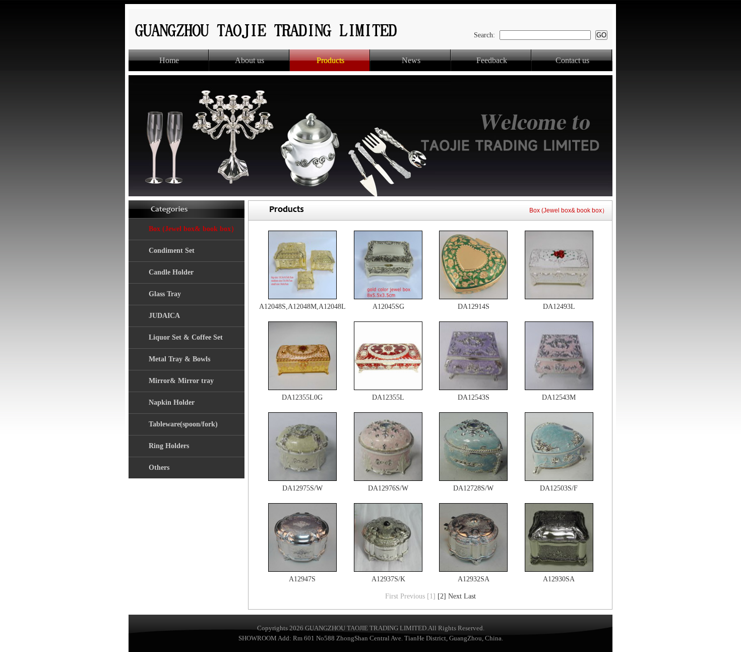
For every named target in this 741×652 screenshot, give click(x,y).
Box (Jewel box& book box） (193, 229)
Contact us (572, 60)
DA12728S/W (473, 488)
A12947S (302, 579)
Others (159, 467)
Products (330, 60)
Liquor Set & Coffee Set (186, 337)
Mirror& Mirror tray (181, 381)
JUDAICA (164, 315)
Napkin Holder (172, 402)
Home (169, 60)
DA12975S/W (302, 488)
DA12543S (473, 397)
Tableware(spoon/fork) (183, 424)
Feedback (491, 60)
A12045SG (388, 306)
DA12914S (473, 306)
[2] (442, 596)
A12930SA (559, 579)
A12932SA (473, 579)
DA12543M (559, 397)
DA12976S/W (388, 488)
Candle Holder (171, 272)
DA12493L (559, 306)
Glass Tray (165, 294)
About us (249, 60)
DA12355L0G (302, 397)
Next (455, 596)
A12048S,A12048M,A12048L (302, 306)
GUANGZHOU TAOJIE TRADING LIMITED (365, 628)
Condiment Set (172, 250)
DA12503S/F (559, 488)
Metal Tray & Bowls (179, 359)
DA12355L (388, 397)
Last (470, 596)
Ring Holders (169, 446)
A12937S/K (388, 579)
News (411, 60)
